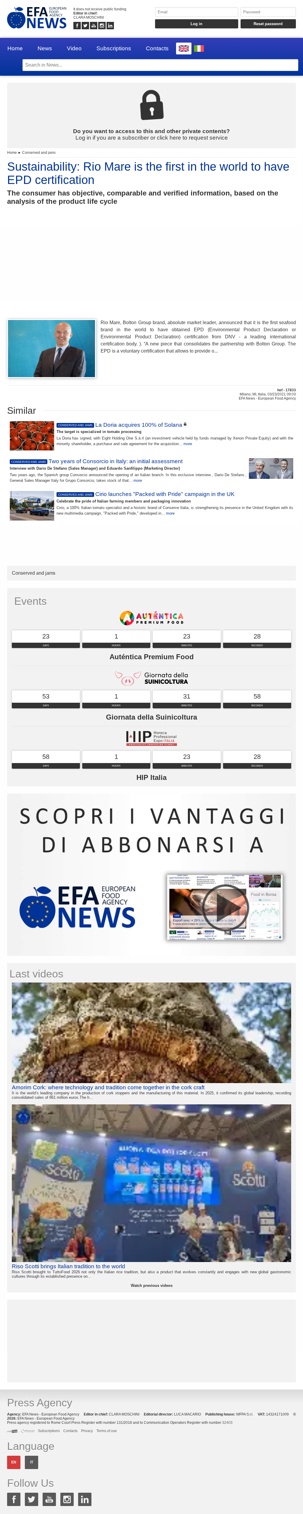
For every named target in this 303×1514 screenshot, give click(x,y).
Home (15, 48)
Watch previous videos (152, 1285)
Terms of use (106, 1431)
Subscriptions (113, 48)
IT (31, 1462)
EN (13, 1462)
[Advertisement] (151, 273)
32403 (227, 1423)
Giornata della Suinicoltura (151, 717)
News (45, 48)
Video (74, 48)
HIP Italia (151, 777)
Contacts (157, 48)
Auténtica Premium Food (151, 657)
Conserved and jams (39, 153)
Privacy (87, 1431)
